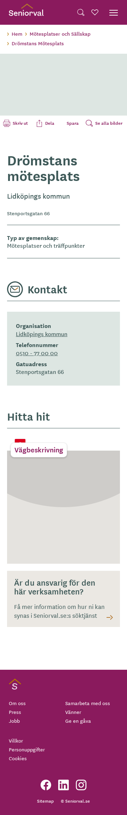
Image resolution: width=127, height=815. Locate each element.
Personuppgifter (27, 749)
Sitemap (45, 800)
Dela (49, 123)
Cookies (18, 758)
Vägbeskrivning (38, 450)
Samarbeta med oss (87, 703)
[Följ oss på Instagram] (81, 785)
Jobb (14, 721)
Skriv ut (20, 123)
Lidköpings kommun (41, 333)
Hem (17, 33)
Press (15, 712)
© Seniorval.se (75, 800)
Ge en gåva (78, 721)
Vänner (73, 712)
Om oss (17, 703)
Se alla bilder (108, 123)
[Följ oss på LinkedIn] (63, 785)
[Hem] (26, 12)
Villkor (16, 740)
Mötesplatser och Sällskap (60, 33)
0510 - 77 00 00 (37, 352)
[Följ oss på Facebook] (46, 785)
